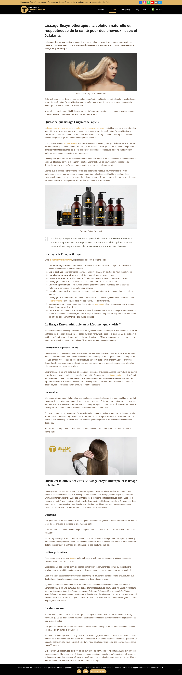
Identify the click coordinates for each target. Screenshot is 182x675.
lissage (73, 558)
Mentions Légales (98, 671)
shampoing (99, 304)
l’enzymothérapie (56, 301)
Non (85, 671)
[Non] (179, 669)
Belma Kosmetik (70, 143)
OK (79, 671)
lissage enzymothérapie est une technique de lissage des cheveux (76, 128)
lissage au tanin (117, 375)
